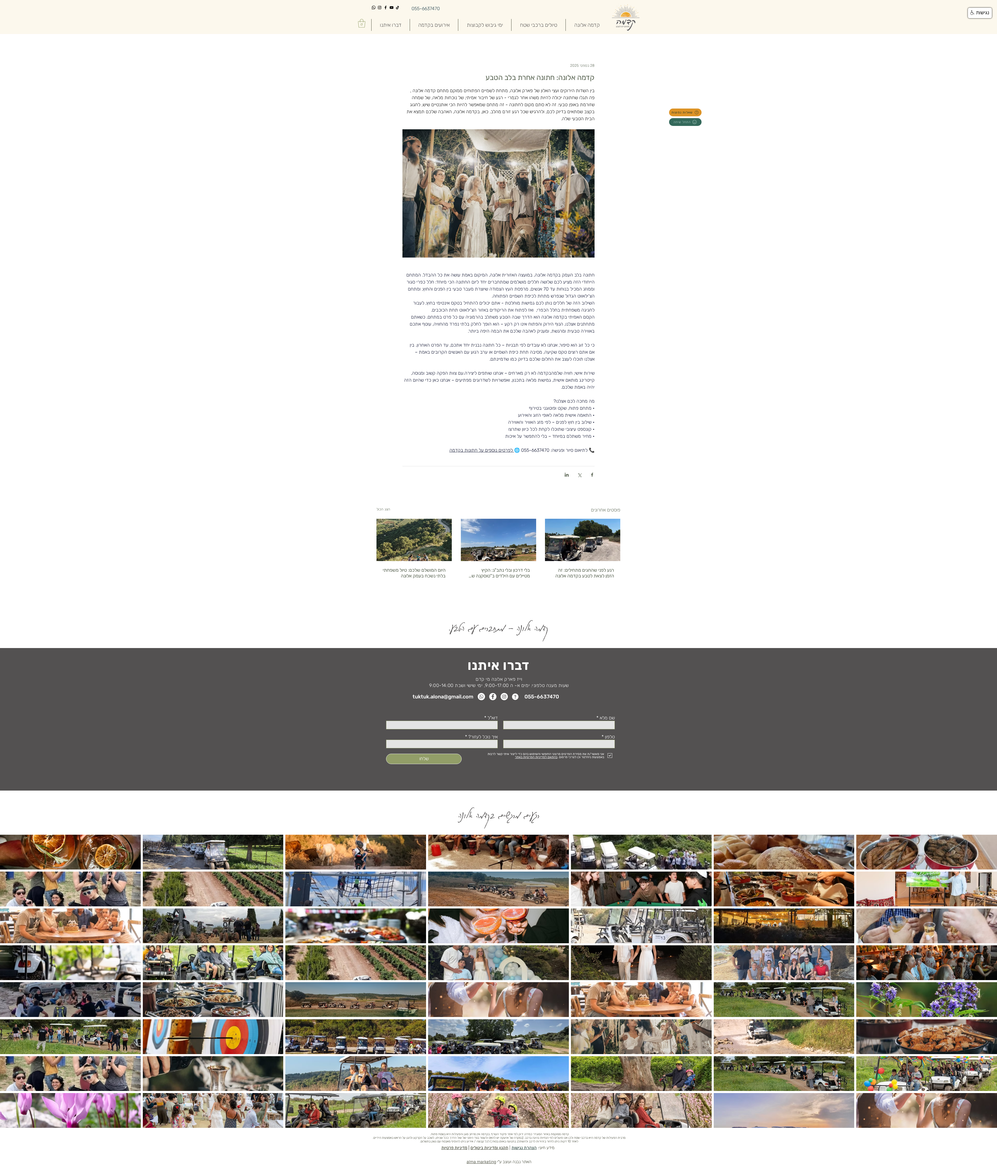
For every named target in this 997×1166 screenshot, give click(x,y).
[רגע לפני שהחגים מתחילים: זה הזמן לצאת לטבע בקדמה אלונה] (582, 540)
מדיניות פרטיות (454, 1147)
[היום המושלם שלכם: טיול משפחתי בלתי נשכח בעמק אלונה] (414, 540)
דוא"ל (493, 718)
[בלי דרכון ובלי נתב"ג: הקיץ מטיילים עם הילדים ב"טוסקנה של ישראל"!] (498, 540)
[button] (361, 23)
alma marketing (481, 1161)
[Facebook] (385, 7)
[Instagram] (379, 7)
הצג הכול (383, 509)
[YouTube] (391, 7)
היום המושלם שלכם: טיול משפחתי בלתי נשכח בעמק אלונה (414, 573)
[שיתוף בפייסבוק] (592, 474)
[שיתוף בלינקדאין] (566, 474)
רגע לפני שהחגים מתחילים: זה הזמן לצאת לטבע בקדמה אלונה (584, 573)
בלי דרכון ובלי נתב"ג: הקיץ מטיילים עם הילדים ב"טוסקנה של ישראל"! (499, 573)
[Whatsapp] (373, 7)
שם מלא (606, 718)
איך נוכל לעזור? (483, 736)
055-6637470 (426, 8)
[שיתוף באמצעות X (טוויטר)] (579, 474)
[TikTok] (397, 7)
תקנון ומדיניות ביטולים (489, 1147)
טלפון (609, 736)
